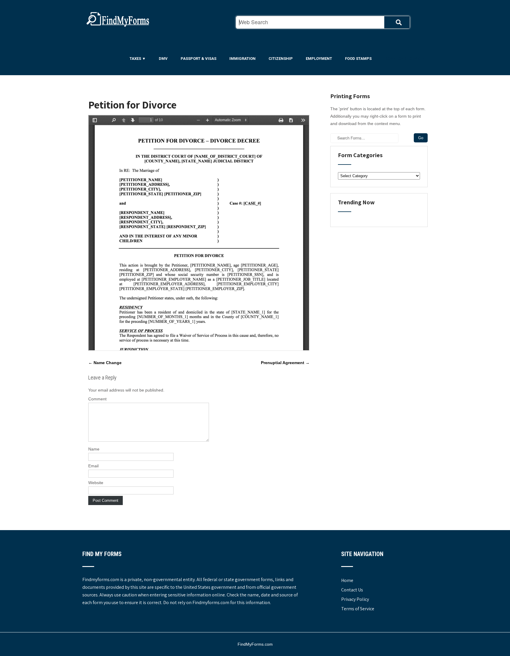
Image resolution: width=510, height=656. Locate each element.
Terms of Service (357, 609)
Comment (97, 399)
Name (93, 449)
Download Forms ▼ (405, 58)
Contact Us (352, 590)
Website (95, 482)
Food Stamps (358, 58)
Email (93, 465)
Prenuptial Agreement (285, 362)
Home (347, 580)
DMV (163, 58)
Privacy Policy (355, 599)
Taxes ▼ (138, 58)
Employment (319, 58)
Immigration (242, 58)
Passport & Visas (198, 58)
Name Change (105, 362)
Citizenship (281, 58)
